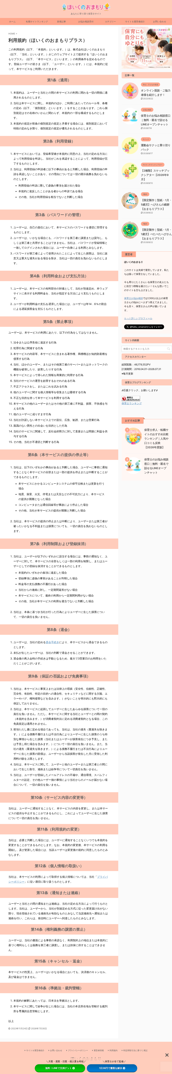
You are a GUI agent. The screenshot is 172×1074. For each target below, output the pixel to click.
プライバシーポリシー (78, 1050)
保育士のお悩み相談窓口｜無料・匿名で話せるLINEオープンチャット (155, 120)
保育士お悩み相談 (133, 298)
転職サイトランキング (37, 21)
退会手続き (52, 642)
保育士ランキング (132, 403)
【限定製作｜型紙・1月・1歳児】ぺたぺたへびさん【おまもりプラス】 (156, 234)
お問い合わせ (159, 21)
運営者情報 (99, 1050)
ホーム (12, 21)
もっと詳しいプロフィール (138, 318)
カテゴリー (110, 21)
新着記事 (61, 21)
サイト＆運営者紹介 (135, 21)
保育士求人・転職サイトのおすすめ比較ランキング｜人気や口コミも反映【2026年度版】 (156, 438)
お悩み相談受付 (86, 21)
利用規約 (114, 1050)
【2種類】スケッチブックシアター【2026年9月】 (155, 175)
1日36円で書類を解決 (110, 1068)
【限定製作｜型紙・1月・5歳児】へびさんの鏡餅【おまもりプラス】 (156, 204)
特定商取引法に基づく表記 (135, 1050)
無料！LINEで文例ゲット (58, 1068)
